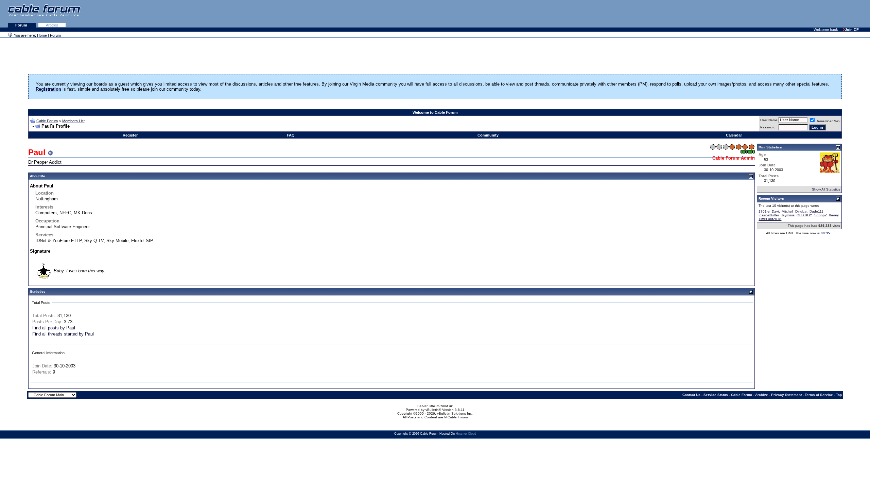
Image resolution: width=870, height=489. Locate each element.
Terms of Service (819, 395)
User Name (769, 120)
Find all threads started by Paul (63, 334)
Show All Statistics (826, 189)
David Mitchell (782, 211)
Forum (21, 25)
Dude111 (816, 211)
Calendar (734, 135)
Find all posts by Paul (53, 327)
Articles (52, 25)
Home (42, 35)
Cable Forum (47, 121)
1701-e (764, 211)
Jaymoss (788, 215)
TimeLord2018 (770, 219)
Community (488, 135)
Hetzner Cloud (466, 433)
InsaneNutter (769, 215)
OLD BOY (804, 215)
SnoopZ (820, 215)
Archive (761, 395)
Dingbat (801, 211)
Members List (73, 121)
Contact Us (691, 395)
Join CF (852, 30)
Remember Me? (828, 121)
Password (768, 127)
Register (130, 135)
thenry (834, 215)
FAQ (291, 135)
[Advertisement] (787, 13)
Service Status (715, 395)
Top (839, 395)
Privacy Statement (786, 395)
